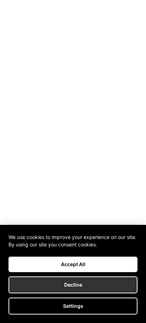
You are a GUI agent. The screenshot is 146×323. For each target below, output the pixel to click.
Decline (73, 285)
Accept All (73, 264)
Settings (73, 306)
